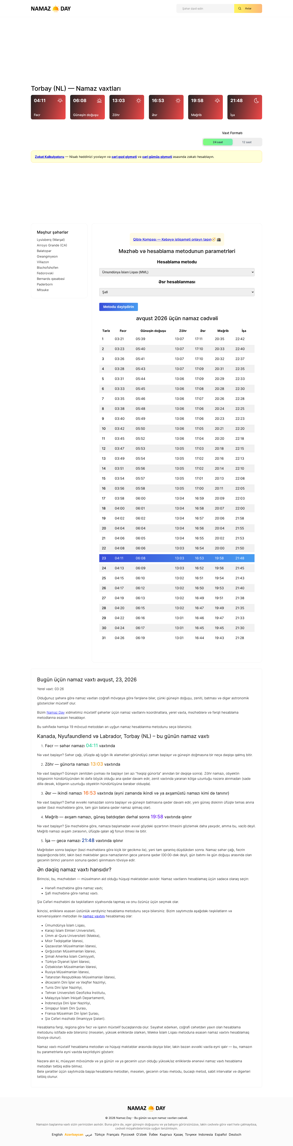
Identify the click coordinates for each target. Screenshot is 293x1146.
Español (221, 1134)
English (57, 1134)
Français (113, 1134)
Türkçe (99, 1134)
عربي (88, 1134)
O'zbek (141, 1134)
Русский (127, 1134)
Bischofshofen (47, 268)
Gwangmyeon (47, 256)
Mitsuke (43, 290)
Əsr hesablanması (176, 281)
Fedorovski (45, 273)
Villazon (43, 262)
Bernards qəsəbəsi (51, 279)
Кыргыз (166, 1134)
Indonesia (206, 1134)
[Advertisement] (146, 52)
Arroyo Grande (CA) (52, 245)
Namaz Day (56, 712)
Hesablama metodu (177, 261)
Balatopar (44, 251)
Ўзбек (153, 1134)
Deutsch (235, 1134)
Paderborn (45, 284)
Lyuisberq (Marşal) (51, 240)
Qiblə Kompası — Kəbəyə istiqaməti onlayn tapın (172, 239)
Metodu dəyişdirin (118, 307)
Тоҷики (191, 1134)
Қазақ (178, 1134)
